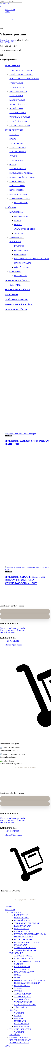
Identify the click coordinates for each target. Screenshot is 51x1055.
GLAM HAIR (19, 1013)
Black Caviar (21, 250)
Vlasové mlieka (17, 152)
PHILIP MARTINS (21, 1026)
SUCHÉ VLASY (21, 945)
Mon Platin (15, 242)
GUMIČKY (18, 964)
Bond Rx (18, 225)
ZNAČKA (13, 1010)
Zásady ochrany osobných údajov (12, 630)
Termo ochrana (17, 147)
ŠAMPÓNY (19, 988)
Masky (13, 139)
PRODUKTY (10, 910)
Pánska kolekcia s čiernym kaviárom (31, 259)
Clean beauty (21, 216)
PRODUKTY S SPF (22, 986)
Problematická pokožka (21, 70)
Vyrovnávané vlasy (19, 117)
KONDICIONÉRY (21, 969)
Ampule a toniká (17, 169)
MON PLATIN (20, 1021)
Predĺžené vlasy (18, 121)
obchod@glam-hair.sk (13, 645)
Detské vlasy (16, 108)
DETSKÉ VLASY (21, 918)
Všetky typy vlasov (19, 125)
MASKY (17, 975)
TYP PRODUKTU (16, 953)
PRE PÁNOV (14, 1035)
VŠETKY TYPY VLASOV (25, 948)
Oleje (12, 164)
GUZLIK (17, 1016)
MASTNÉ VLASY (21, 929)
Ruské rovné (21, 203)
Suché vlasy (16, 83)
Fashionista (20, 254)
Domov (3, 40)
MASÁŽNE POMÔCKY (24, 972)
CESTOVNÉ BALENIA (23, 959)
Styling (13, 156)
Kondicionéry (16, 143)
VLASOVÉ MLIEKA (22, 997)
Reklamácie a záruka (8, 632)
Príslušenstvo (21, 267)
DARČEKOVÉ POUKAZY (20, 1040)
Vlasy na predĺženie (19, 198)
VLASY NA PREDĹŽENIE (25, 1005)
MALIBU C (19, 1018)
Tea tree (19, 233)
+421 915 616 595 (12, 641)
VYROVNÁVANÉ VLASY (25, 950)
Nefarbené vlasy (18, 104)
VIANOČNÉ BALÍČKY (19, 1043)
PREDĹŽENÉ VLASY (23, 939)
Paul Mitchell (16, 212)
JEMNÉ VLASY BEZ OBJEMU (27, 923)
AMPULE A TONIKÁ (23, 956)
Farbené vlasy (17, 100)
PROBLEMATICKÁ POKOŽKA (27, 942)
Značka (10, 207)
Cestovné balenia (18, 194)
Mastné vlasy (16, 87)
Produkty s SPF (17, 186)
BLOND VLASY (21, 915)
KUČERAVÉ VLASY (23, 926)
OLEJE (17, 978)
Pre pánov (11, 295)
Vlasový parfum (17, 181)
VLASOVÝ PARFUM (23, 1002)
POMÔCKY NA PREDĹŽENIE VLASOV (31, 980)
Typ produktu (11, 40)
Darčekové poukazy (16, 300)
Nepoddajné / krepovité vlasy (24, 79)
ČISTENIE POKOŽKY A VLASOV (28, 961)
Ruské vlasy (20, 276)
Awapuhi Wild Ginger (24, 229)
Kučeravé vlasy (17, 113)
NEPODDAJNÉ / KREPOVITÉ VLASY (30, 934)
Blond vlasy (16, 96)
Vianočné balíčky (16, 310)
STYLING (18, 991)
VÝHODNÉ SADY (22, 1007)
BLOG (7, 1046)
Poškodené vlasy (18, 91)
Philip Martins (16, 237)
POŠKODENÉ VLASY (23, 937)
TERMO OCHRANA (22, 994)
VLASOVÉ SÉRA (21, 999)
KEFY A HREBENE (22, 967)
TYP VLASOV (15, 912)
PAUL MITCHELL (21, 1024)
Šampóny (14, 135)
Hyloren (19, 246)
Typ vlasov (12, 66)
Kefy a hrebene (16, 190)
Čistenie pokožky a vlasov (22, 177)
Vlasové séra (16, 160)
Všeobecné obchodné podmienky (12, 628)
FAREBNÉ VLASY (22, 920)
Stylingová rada (22, 263)
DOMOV (8, 907)
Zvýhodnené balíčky (17, 290)
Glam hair (15, 271)
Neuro (17, 220)
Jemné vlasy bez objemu (21, 74)
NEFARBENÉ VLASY (23, 931)
